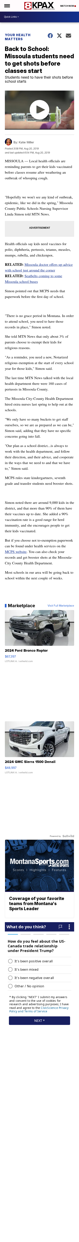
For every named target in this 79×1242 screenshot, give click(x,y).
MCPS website (16, 551)
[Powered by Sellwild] (68, 836)
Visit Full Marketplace (61, 605)
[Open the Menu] (7, 6)
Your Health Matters (18, 37)
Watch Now (67, 6)
